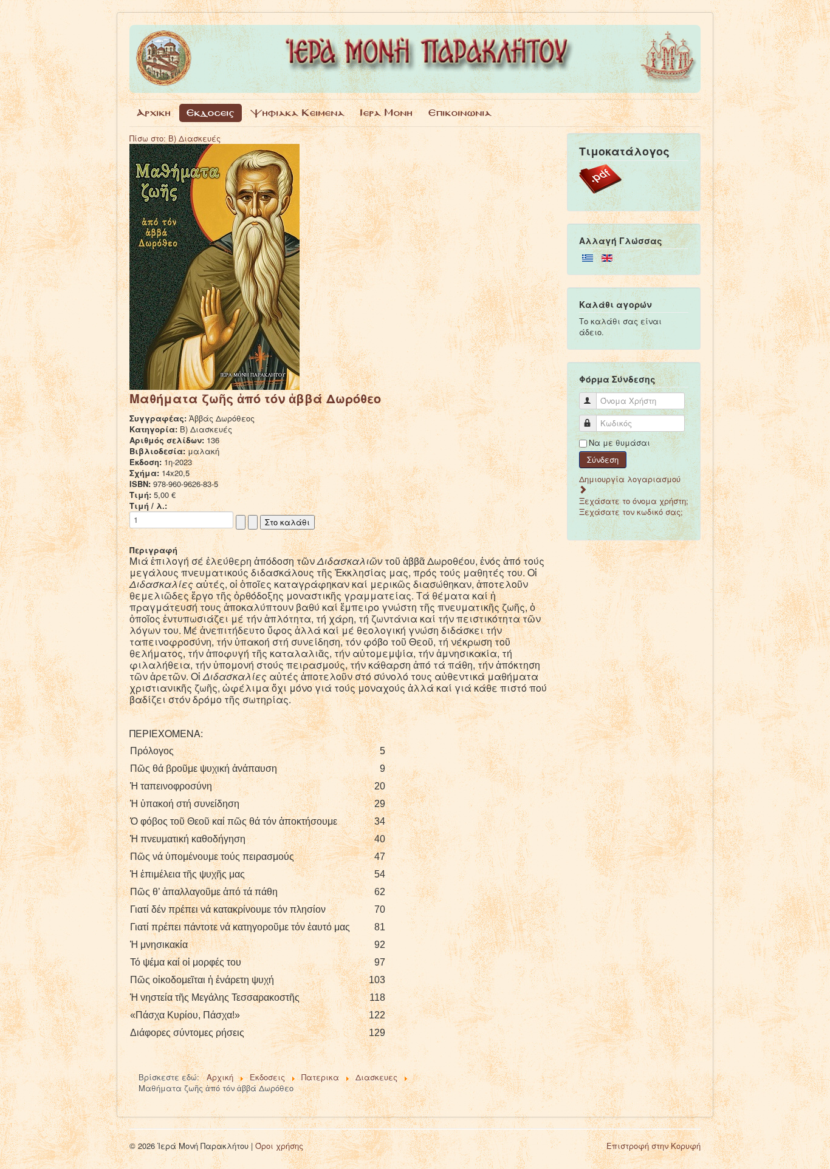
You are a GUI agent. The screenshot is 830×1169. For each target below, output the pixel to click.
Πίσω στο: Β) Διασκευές (175, 138)
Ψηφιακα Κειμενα (297, 113)
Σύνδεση (603, 459)
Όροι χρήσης (279, 1145)
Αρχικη (154, 113)
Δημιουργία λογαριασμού (630, 479)
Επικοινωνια (460, 113)
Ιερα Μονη (386, 113)
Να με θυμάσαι (619, 442)
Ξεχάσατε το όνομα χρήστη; (633, 500)
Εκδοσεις (211, 113)
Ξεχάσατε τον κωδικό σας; (631, 511)
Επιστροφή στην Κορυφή (653, 1145)
